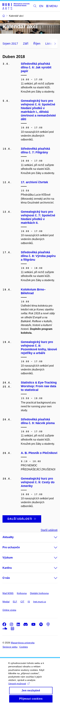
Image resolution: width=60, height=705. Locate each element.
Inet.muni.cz (39, 601)
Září (25, 43)
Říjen (36, 43)
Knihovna (22, 593)
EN (41, 6)
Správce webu (10, 646)
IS (29, 601)
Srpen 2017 (10, 43)
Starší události (49, 530)
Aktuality (8, 537)
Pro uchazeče (11, 547)
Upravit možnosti (17, 683)
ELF (15, 601)
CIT (22, 601)
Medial (6, 601)
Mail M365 (8, 593)
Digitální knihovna (39, 593)
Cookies (23, 646)
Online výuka (9, 610)
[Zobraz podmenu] (52, 537)
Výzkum (7, 557)
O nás (6, 577)
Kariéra (7, 567)
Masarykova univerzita (22, 642)
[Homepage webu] (16, 6)
